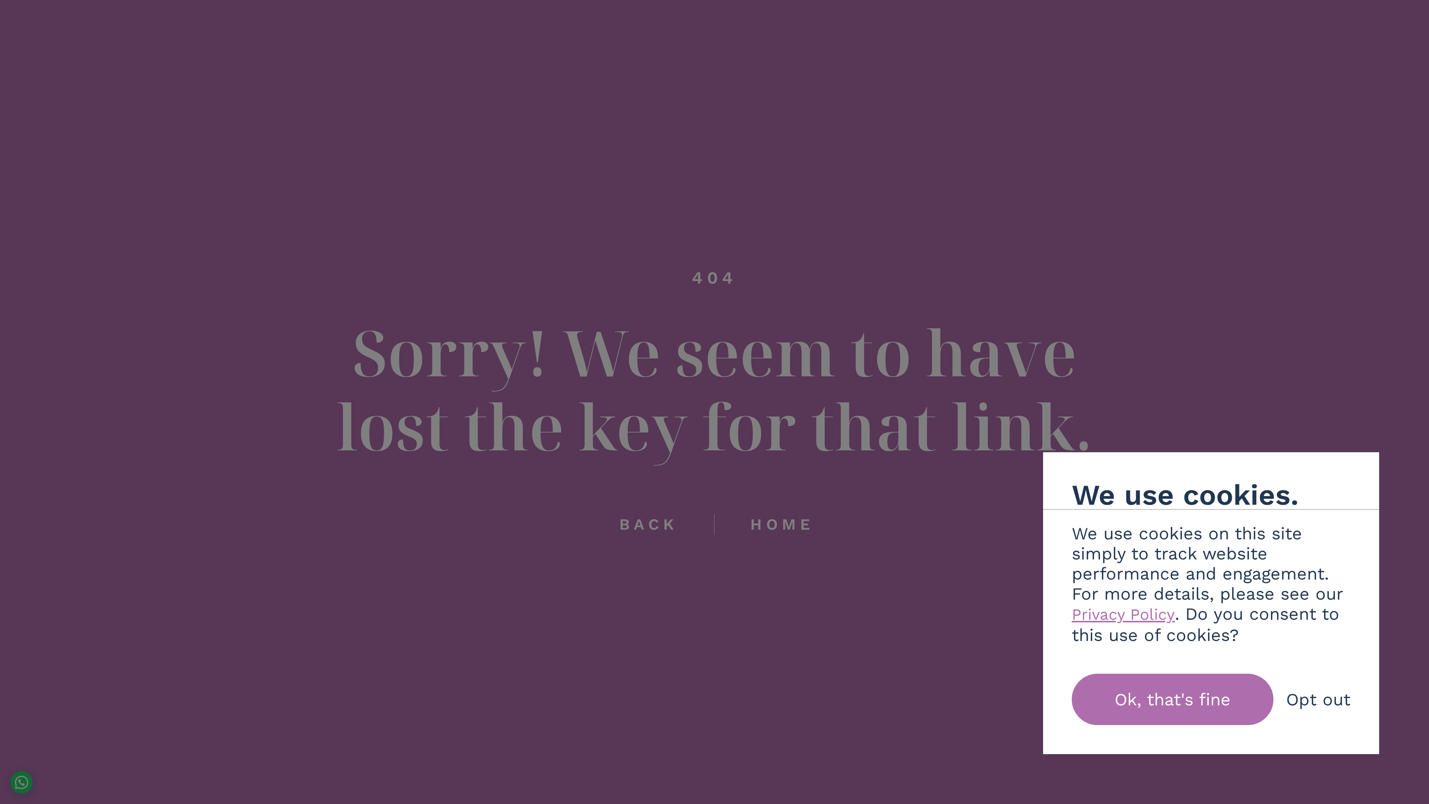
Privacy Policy (1123, 614)
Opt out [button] (1318, 699)
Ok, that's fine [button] (1173, 699)
